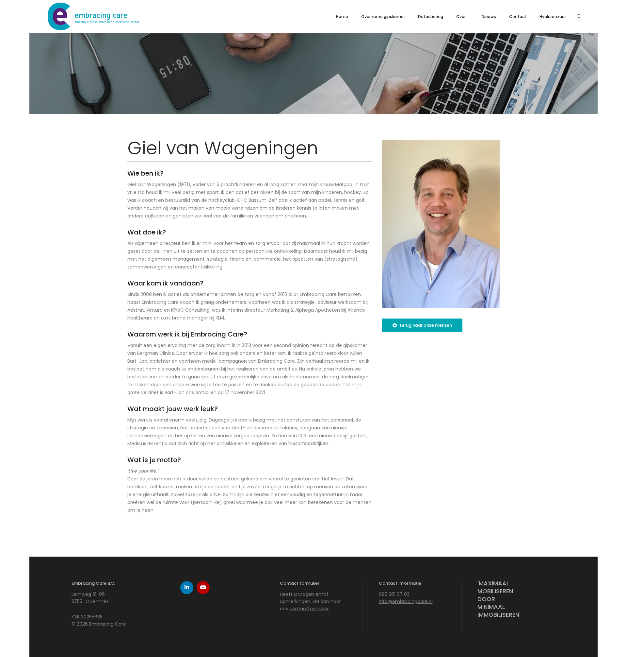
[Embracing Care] (93, 29)
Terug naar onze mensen (425, 325)
